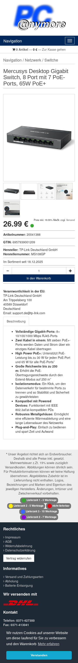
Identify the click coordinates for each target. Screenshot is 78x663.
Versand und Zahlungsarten (23, 576)
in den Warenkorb (39, 278)
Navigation (12, 40)
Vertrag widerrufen (18, 558)
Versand (70, 220)
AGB (7, 541)
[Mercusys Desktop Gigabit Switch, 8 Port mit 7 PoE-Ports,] (11, 191)
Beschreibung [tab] (16, 321)
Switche (51, 60)
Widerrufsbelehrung (18, 546)
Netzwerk (33, 60)
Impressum (12, 537)
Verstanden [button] (39, 655)
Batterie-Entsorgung (18, 585)
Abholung (11, 581)
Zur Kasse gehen (54, 49)
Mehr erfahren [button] (48, 644)
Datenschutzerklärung (19, 550)
